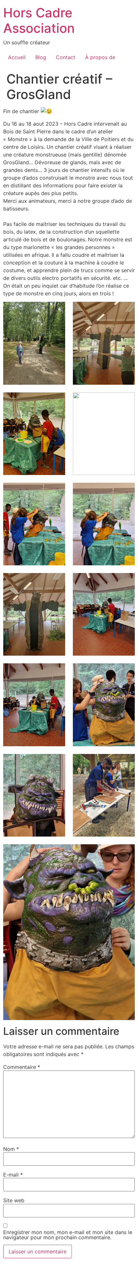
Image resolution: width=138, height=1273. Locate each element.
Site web (13, 1200)
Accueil (17, 57)
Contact (65, 57)
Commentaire (21, 1067)
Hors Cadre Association (39, 20)
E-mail (13, 1174)
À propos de (100, 57)
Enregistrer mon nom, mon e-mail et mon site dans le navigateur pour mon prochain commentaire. (67, 1235)
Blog (40, 57)
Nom (11, 1149)
